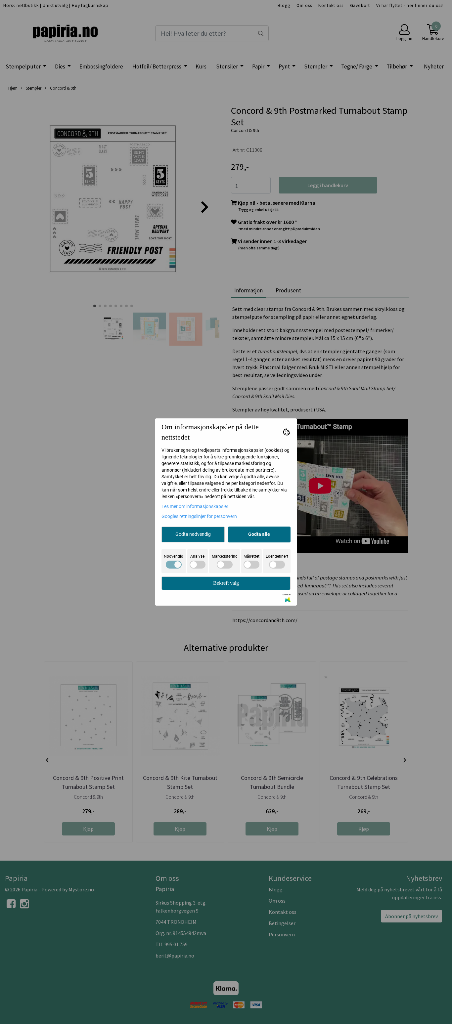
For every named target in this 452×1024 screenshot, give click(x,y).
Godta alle (259, 534)
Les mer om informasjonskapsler (194, 506)
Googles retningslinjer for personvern (199, 516)
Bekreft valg (226, 583)
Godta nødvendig (193, 534)
